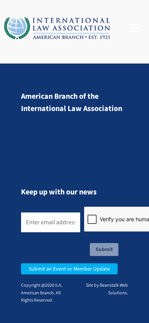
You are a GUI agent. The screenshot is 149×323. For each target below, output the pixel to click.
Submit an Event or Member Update (69, 268)
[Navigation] (134, 28)
